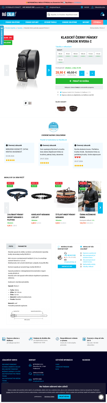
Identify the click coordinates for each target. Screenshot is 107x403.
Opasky (19, 28)
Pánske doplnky (32, 22)
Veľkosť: (59, 50)
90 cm (60, 55)
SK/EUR (86, 7)
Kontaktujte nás (67, 266)
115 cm (98, 55)
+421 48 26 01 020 (38, 375)
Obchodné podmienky (9, 364)
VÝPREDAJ (77, 2)
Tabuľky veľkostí (88, 266)
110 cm (90, 55)
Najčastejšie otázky (89, 264)
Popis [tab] (11, 246)
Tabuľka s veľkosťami (64, 47)
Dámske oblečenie (69, 22)
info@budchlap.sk (55, 7)
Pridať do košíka (81, 81)
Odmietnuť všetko (49, 396)
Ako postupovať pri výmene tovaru (89, 256)
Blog (57, 369)
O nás (57, 364)
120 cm (60, 61)
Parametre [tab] (22, 246)
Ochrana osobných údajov (11, 367)
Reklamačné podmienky (10, 369)
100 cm (75, 55)
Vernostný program (62, 367)
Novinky (86, 22)
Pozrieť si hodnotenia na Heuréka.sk (53, 140)
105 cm (83, 55)
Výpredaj (97, 22)
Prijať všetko (64, 396)
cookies (8, 392)
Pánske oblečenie (13, 22)
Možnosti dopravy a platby (11, 371)
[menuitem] (13, 22)
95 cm (68, 55)
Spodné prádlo (50, 22)
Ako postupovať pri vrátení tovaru (89, 261)
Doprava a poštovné (89, 253)
